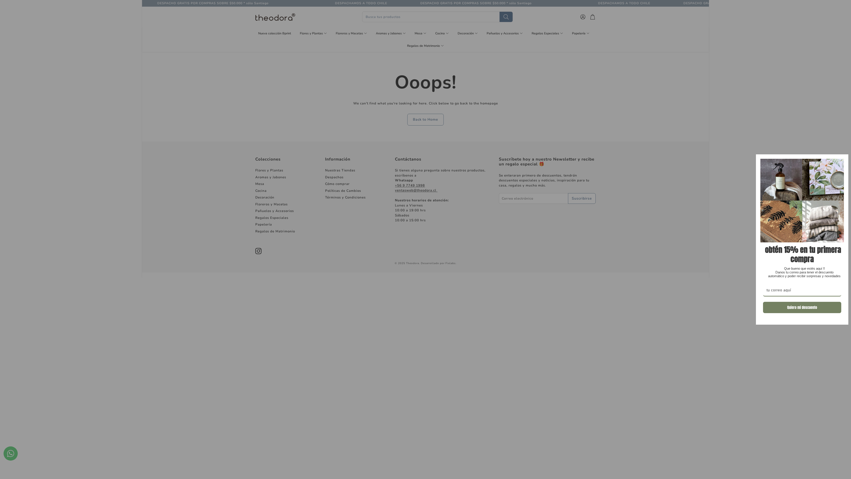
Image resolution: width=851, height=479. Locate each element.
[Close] (843, 159)
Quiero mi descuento (802, 307)
